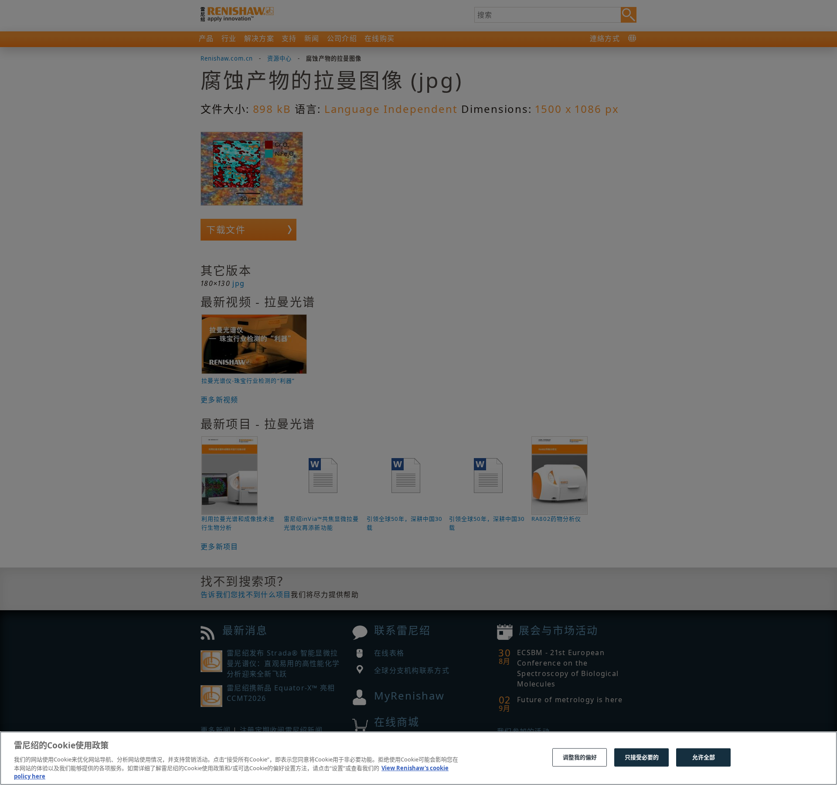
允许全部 (703, 757)
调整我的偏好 (580, 757)
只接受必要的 (642, 757)
